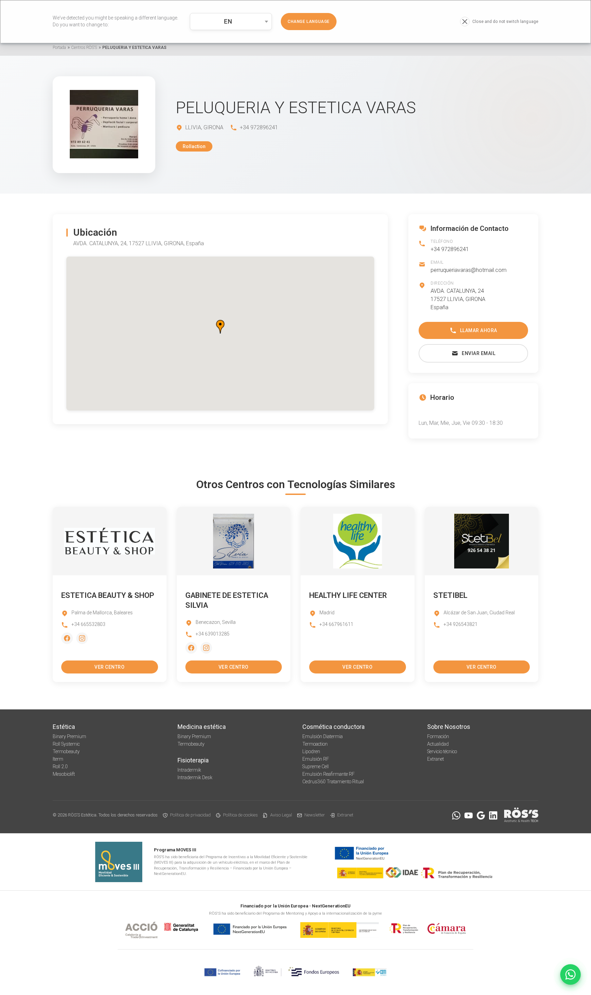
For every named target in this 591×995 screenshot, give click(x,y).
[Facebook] (67, 638)
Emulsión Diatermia (322, 736)
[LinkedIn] (493, 815)
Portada (59, 47)
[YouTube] (468, 815)
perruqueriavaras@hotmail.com (469, 270)
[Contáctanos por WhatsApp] (570, 974)
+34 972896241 (450, 249)
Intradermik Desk (195, 777)
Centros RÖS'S (84, 47)
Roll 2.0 (60, 766)
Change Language (309, 21)
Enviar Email (478, 353)
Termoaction (315, 744)
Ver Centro (109, 667)
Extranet (435, 759)
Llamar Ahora (478, 330)
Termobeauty (66, 751)
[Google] (481, 815)
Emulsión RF (315, 759)
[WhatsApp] (456, 815)
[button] (220, 326)
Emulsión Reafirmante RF (328, 774)
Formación (438, 736)
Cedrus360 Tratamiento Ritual (333, 781)
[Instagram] (82, 638)
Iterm (58, 759)
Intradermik (189, 770)
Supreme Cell (315, 766)
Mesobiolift (64, 774)
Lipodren (311, 751)
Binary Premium (69, 736)
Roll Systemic (66, 744)
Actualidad (438, 744)
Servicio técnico (442, 751)
